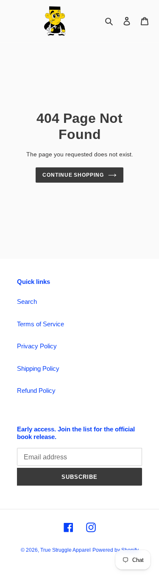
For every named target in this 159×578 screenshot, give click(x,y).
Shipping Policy (38, 368)
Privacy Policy (37, 346)
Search (27, 301)
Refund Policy (36, 390)
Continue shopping (73, 175)
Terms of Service (40, 324)
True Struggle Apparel (65, 550)
